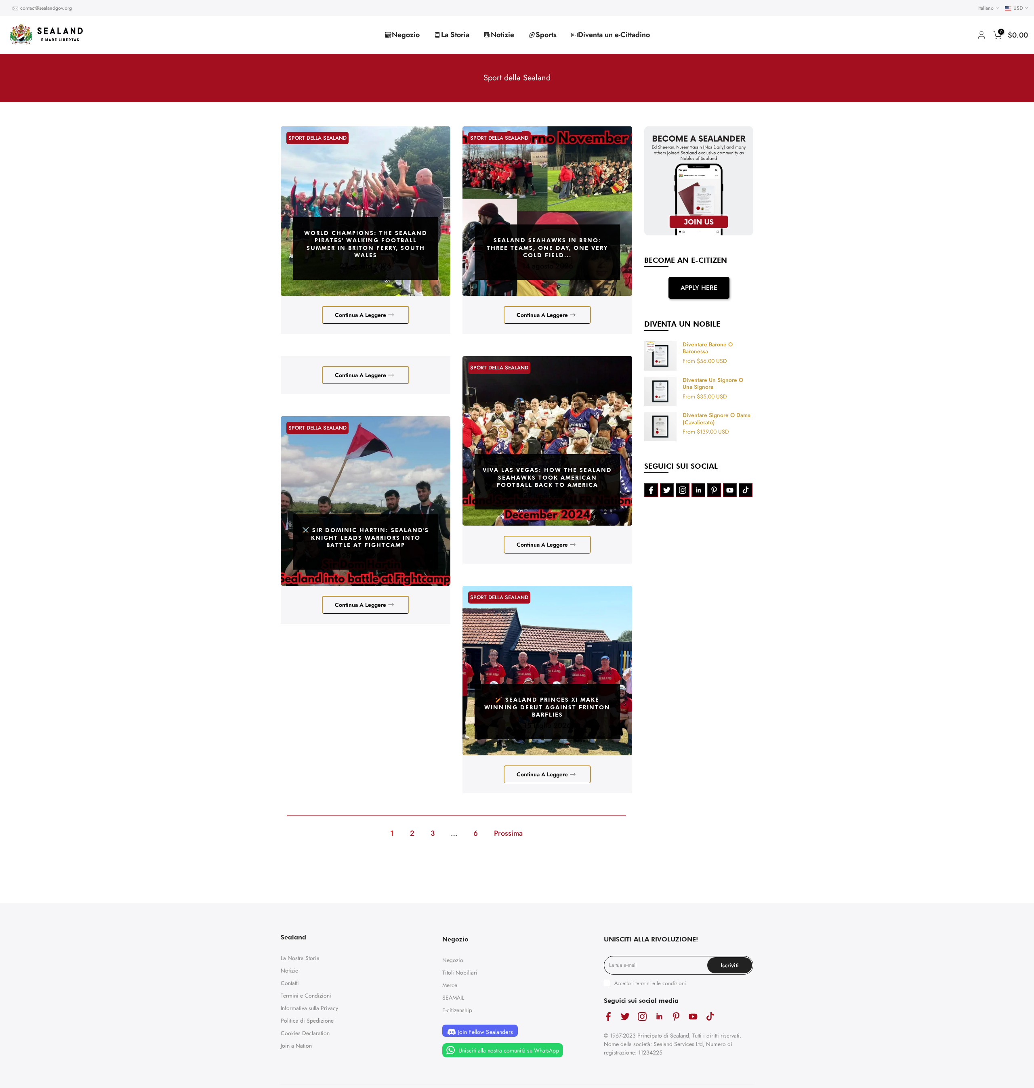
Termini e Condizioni (306, 996)
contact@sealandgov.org (46, 8)
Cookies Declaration (305, 1033)
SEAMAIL (453, 998)
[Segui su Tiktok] (745, 490)
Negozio (406, 34)
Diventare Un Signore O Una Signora (713, 384)
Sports (546, 34)
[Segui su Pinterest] (714, 490)
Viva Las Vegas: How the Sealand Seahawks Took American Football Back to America (547, 477)
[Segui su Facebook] (651, 490)
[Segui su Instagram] (682, 490)
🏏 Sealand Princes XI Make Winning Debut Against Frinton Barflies (547, 706)
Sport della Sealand (317, 138)
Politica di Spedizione (307, 1021)
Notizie (502, 34)
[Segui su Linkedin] (698, 490)
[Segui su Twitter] (667, 490)
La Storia (455, 34)
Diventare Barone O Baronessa (708, 348)
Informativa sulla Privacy (309, 1008)
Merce (449, 985)
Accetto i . (650, 983)
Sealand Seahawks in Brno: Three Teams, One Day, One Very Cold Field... (547, 247)
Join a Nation (296, 1046)
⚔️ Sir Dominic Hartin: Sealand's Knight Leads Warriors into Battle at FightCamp (365, 537)
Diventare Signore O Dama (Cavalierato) (716, 419)
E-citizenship (457, 1010)
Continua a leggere (360, 315)
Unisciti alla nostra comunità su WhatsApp (508, 1050)
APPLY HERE (699, 287)
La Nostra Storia (300, 958)
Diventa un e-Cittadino (614, 34)
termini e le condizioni (660, 983)
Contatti (290, 983)
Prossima (508, 833)
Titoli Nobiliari (459, 973)
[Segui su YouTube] (730, 490)
